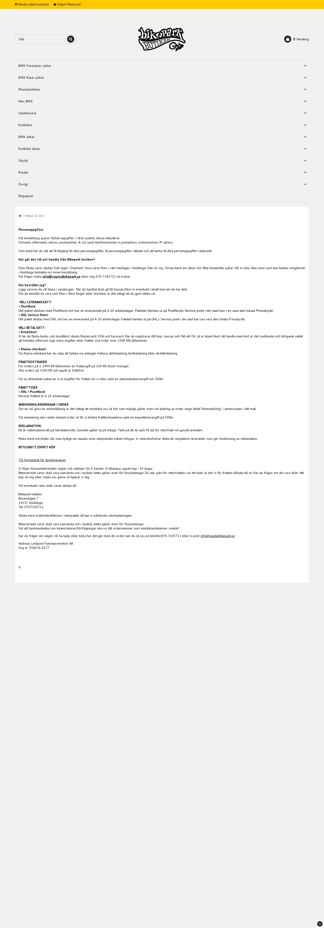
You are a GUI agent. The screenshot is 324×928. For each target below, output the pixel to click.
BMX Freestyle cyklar (35, 66)
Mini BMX (26, 101)
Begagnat (26, 196)
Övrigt (23, 184)
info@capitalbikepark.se (61, 276)
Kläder (24, 172)
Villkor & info (34, 216)
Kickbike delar (29, 149)
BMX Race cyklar (31, 77)
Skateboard (27, 113)
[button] (296, 39)
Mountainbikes (29, 89)
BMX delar (27, 137)
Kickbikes (25, 125)
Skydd (23, 160)
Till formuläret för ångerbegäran (42, 460)
